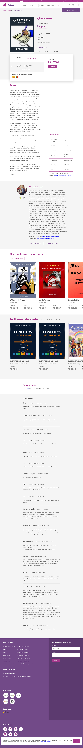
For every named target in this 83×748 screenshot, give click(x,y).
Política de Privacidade (45, 741)
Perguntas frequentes (9, 673)
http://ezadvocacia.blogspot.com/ (51, 236)
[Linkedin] (5, 734)
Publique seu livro (53, 1)
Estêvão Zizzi (13, 302)
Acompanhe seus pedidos (67, 1)
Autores (5, 649)
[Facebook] (10, 729)
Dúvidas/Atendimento (9, 646)
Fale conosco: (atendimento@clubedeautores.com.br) (17, 676)
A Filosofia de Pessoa (17, 300)
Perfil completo (37, 243)
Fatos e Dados (7, 658)
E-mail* (54, 652)
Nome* (54, 645)
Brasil (21, 1)
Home (5, 10)
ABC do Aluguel (44, 300)
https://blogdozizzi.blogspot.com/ (45, 238)
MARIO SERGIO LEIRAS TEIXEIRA (18, 363)
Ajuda (78, 1)
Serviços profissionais (23, 652)
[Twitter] (5, 729)
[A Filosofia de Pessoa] (23, 280)
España (33, 1)
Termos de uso (7, 661)
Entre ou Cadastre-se (73, 5)
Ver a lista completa (17, 258)
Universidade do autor (23, 655)
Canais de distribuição (23, 661)
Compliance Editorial (22, 649)
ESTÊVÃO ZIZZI (43, 28)
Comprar (52, 66)
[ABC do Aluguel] (52, 280)
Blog (4, 652)
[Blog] (16, 734)
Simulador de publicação (26, 664)
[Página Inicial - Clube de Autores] (8, 5)
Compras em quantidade (23, 658)
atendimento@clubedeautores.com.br (62, 175)
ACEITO (76, 741)
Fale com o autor (53, 243)
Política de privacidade (23, 646)
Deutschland (40, 1)
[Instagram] (16, 729)
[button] (46, 254)
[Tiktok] (21, 729)
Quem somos (6, 655)
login (28, 388)
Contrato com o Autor (9, 664)
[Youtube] (10, 734)
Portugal (27, 1)
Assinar (56, 660)
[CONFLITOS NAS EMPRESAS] (23, 341)
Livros (9, 10)
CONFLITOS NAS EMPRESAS (19, 361)
